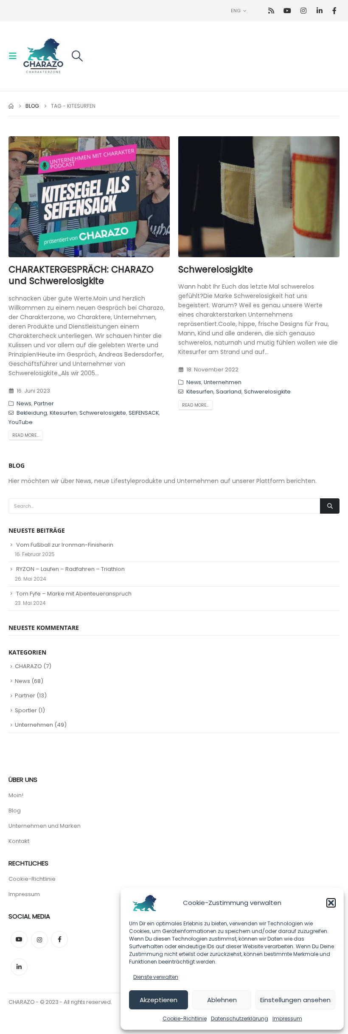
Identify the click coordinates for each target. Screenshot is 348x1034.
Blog (14, 810)
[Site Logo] (43, 56)
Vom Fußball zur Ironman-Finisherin (64, 545)
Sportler (26, 710)
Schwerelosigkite (102, 412)
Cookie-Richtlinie (185, 1018)
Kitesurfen (63, 412)
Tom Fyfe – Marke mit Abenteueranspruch (74, 594)
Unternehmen (222, 382)
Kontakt (18, 841)
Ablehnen (222, 999)
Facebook (59, 939)
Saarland (228, 391)
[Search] (330, 506)
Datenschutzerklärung (239, 1018)
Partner (44, 403)
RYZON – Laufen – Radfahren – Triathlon (70, 569)
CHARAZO (28, 666)
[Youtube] (287, 11)
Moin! (15, 795)
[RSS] (271, 11)
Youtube (19, 939)
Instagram (39, 939)
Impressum (287, 1018)
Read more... (25, 435)
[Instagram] (303, 11)
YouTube (20, 422)
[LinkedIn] (319, 11)
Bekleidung (32, 412)
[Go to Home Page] (11, 106)
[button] (331, 903)
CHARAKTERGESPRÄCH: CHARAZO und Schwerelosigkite (81, 275)
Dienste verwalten (155, 977)
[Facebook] (334, 11)
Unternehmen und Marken (44, 826)
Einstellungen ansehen (295, 999)
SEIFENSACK (144, 412)
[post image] (89, 196)
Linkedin (19, 966)
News (24, 403)
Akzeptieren (158, 999)
